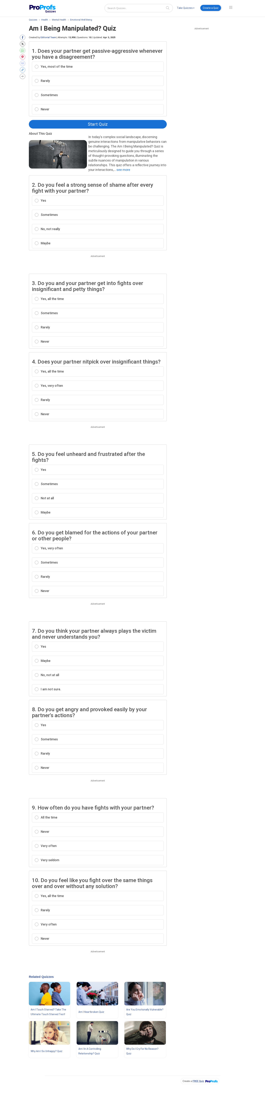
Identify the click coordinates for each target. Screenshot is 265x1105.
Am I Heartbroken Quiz (91, 1011)
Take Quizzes (185, 7)
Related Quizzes (41, 977)
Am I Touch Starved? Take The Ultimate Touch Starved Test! (48, 1012)
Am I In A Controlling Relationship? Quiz (89, 1051)
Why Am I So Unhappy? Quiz (46, 1051)
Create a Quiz (210, 7)
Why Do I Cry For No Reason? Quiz (142, 1051)
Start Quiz (98, 124)
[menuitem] (186, 8)
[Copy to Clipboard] (23, 70)
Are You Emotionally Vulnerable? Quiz (144, 1012)
